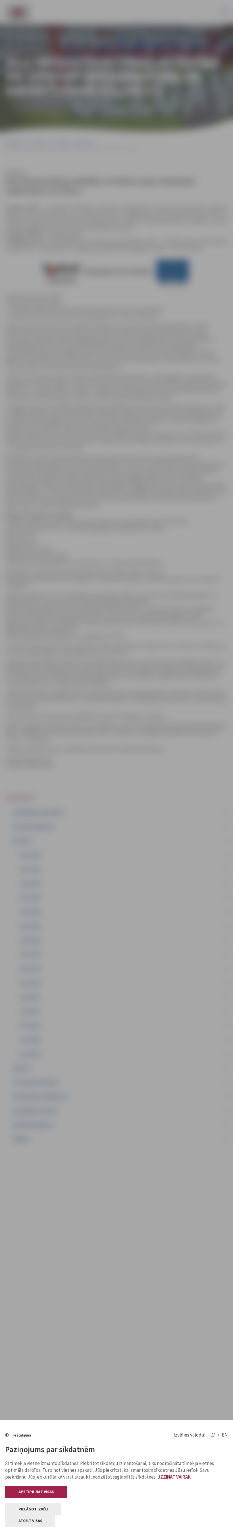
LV (213, 1435)
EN (225, 1435)
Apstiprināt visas (36, 1491)
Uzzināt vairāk (174, 1477)
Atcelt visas (30, 1520)
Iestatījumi (22, 1435)
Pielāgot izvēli (33, 1509)
